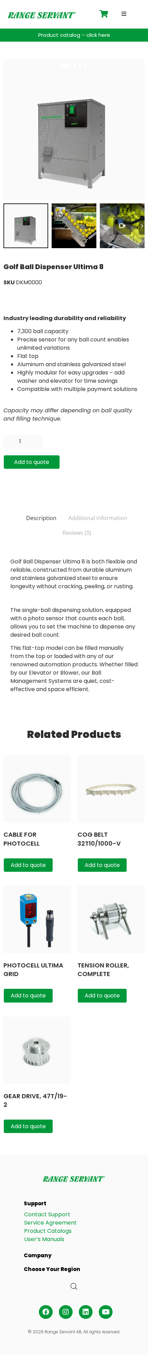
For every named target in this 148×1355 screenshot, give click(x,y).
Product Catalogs (48, 1231)
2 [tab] (74, 65)
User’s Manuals (44, 1239)
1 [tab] (66, 65)
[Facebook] (46, 1312)
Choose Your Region (52, 1269)
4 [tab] (85, 65)
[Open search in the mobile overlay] (74, 1286)
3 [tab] (80, 65)
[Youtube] (106, 1312)
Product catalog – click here (74, 35)
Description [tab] (41, 518)
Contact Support (47, 1214)
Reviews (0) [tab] (77, 533)
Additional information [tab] (97, 518)
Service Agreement (50, 1223)
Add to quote (31, 462)
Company (38, 1255)
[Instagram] (66, 1312)
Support (35, 1203)
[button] (124, 14)
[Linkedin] (86, 1312)
